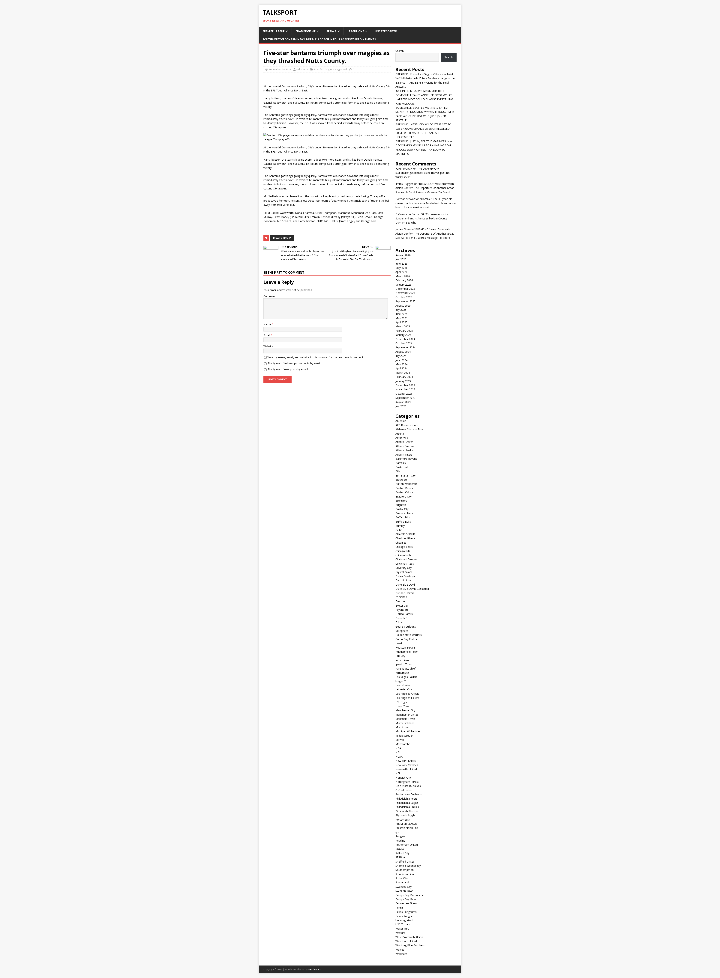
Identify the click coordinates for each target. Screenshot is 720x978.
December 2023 (405, 385)
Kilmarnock (402, 672)
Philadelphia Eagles (406, 802)
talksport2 (302, 69)
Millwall (399, 740)
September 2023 (405, 398)
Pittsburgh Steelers (406, 811)
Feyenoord (402, 609)
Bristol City (402, 509)
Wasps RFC (402, 928)
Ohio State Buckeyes (408, 786)
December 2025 (405, 288)
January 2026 (403, 284)
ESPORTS (401, 597)
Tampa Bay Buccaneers (409, 895)
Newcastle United (406, 769)
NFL (397, 773)
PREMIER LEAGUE (273, 31)
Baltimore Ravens (406, 458)
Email (267, 335)
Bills (397, 471)
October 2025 (403, 297)
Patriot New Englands (408, 794)
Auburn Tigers (403, 454)
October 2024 (403, 343)
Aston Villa (401, 437)
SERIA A (332, 31)
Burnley (400, 526)
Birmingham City (405, 475)
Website (268, 346)
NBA (398, 748)
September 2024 (405, 347)
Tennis (399, 907)
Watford (400, 933)
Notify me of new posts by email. (288, 369)
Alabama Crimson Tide (409, 429)
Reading (400, 840)
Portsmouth (402, 819)
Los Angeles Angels (407, 693)
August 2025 (403, 305)
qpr (397, 832)
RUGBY (399, 849)
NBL (398, 752)
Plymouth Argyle (405, 815)
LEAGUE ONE (355, 31)
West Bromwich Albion (409, 937)
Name (267, 324)
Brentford (401, 500)
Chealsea (400, 542)
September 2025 (405, 301)
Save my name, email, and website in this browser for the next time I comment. (315, 357)
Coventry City (403, 567)
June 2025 (401, 314)
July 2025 (400, 309)
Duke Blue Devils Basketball (412, 588)
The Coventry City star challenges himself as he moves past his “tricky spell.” (422, 173)
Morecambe (402, 744)
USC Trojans (403, 924)
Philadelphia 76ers (406, 798)
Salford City (402, 853)
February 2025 (404, 330)
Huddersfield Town (406, 651)
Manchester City (405, 710)
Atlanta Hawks (404, 450)
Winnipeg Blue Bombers (410, 945)
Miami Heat (402, 727)
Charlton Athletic (405, 538)
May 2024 (401, 364)
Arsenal (399, 433)
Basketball (401, 467)
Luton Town (402, 706)
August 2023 (403, 402)
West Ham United (406, 941)
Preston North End (406, 828)
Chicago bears (404, 546)
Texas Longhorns (406, 912)
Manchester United (406, 714)
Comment (269, 296)
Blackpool (401, 479)
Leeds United (403, 685)
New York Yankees (406, 765)
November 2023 (405, 389)
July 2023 (400, 406)
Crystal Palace (403, 572)
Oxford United (403, 790)
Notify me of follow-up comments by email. (294, 363)
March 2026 (402, 276)
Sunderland (402, 882)
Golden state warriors (408, 635)
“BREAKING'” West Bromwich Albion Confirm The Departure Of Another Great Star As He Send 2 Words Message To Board (424, 188)
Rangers (400, 836)
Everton (400, 601)
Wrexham (401, 954)
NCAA (399, 756)
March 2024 (402, 372)
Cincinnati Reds (404, 563)
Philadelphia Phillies (407, 807)
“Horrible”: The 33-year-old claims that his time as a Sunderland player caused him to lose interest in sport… (426, 203)
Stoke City (401, 878)
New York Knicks (405, 760)
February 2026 (404, 280)
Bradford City (321, 69)
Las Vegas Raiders (406, 677)
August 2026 (403, 255)
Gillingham (401, 630)
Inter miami (402, 660)
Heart (398, 643)
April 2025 (401, 322)
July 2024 (400, 356)
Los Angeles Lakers (407, 698)
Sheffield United (405, 861)
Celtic (398, 530)
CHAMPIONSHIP (306, 31)
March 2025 (402, 326)
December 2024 (405, 339)
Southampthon (404, 870)
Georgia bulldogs (405, 626)
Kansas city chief (405, 668)
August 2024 (403, 351)
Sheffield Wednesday (408, 865)
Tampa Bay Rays (405, 899)
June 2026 (401, 263)
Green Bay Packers (406, 639)
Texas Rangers (404, 916)
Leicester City (403, 689)
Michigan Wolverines (407, 731)
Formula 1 (401, 618)
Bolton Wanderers (406, 484)
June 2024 (401, 360)
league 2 (400, 681)
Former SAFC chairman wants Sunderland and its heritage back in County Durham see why (421, 218)
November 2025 (405, 293)
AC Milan (400, 421)
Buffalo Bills (402, 517)
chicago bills (402, 551)
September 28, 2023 (280, 69)
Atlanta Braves (404, 442)
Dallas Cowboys (405, 576)
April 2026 (401, 272)
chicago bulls (403, 555)
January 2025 (403, 335)
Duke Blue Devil (405, 584)
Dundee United (404, 593)
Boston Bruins (404, 488)
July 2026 (400, 259)
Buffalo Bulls (403, 521)
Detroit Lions (403, 580)
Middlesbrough (404, 735)
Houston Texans (405, 647)
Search (399, 51)
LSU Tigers (402, 702)
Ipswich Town (403, 664)
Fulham (399, 622)
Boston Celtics (404, 492)
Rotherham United (406, 844)
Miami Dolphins (404, 723)
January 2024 (403, 381)
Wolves (399, 949)
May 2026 (401, 267)
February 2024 (404, 377)
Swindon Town (404, 891)
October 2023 (403, 393)
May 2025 (401, 318)
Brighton (400, 505)
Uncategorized (386, 31)
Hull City (400, 656)
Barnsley (400, 463)
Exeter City (401, 605)
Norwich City (403, 777)
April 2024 (401, 368)
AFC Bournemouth (406, 425)
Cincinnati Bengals (406, 559)
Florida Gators (404, 614)
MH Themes (314, 969)
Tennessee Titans (406, 903)
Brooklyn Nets (404, 513)
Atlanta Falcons (404, 446)
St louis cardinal (404, 874)
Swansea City (403, 886)
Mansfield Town (405, 719)
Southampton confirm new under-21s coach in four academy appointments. (319, 39)
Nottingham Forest (407, 781)
